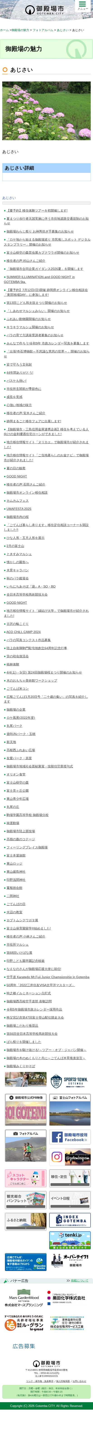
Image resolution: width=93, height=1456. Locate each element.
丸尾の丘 (13, 807)
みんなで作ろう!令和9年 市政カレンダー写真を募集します (48, 343)
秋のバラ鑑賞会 (18, 578)
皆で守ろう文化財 (19, 364)
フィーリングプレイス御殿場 (27, 847)
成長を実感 (14, 397)
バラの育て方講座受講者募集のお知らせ (35, 335)
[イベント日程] (70, 1208)
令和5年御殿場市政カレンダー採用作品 (34, 1009)
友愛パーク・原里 (19, 758)
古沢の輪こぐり (18, 624)
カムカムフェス (18, 500)
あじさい (9, 198)
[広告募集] (24, 1346)
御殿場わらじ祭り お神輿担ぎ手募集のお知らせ (40, 231)
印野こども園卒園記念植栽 (25, 961)
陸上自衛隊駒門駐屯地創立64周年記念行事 (37, 648)
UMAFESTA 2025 (19, 509)
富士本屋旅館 (16, 855)
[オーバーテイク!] (70, 1266)
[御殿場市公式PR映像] (25, 1124)
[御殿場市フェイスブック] (70, 1143)
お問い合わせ (79, 1381)
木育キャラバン (18, 570)
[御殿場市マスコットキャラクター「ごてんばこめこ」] (25, 1186)
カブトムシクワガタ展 (22, 920)
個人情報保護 (63, 1381)
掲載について (79, 1280)
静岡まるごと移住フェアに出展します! (34, 421)
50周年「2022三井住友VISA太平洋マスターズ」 (41, 985)
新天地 (11, 742)
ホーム (4, 30)
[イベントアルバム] (25, 1160)
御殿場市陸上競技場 (21, 831)
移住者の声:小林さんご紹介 (26, 936)
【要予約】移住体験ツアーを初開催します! (37, 210)
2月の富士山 (15, 546)
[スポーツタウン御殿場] (70, 1089)
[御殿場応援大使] (25, 1085)
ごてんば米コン (18, 688)
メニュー (82, 8)
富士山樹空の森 (18, 782)
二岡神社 (13, 896)
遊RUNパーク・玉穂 (21, 734)
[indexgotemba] (70, 1226)
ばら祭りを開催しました (24, 1042)
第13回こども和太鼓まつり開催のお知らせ (37, 303)
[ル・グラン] (24, 1323)
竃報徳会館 (14, 888)
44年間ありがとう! (20, 372)
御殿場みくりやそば (21, 1066)
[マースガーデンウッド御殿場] (24, 1298)
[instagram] (70, 1164)
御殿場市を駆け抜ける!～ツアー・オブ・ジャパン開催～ (46, 1050)
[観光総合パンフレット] (25, 1208)
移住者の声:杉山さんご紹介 (26, 260)
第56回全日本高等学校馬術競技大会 (32, 1033)
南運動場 (13, 823)
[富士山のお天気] (70, 1248)
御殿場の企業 (16, 709)
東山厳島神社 (16, 871)
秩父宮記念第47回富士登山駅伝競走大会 (35, 1017)
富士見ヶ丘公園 (18, 790)
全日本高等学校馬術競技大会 (27, 594)
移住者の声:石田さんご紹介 (26, 484)
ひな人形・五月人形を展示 (25, 538)
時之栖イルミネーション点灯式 (29, 993)
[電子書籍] (25, 1270)
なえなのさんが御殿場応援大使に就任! (34, 969)
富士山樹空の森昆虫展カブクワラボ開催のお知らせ (43, 252)
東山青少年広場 (18, 798)
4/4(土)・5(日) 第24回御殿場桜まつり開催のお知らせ (44, 672)
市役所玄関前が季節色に (24, 389)
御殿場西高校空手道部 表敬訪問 (29, 1001)
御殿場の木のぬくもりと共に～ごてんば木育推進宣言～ (46, 1058)
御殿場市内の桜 (18, 517)
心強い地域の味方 (19, 405)
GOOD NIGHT (17, 476)
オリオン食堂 (16, 774)
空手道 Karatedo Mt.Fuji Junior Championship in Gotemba (48, 977)
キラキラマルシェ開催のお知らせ (30, 327)
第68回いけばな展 (19, 952)
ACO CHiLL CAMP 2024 (23, 632)
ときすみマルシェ (19, 554)
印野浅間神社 (16, 880)
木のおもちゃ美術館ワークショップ (32, 680)
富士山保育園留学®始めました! (29, 928)
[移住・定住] (70, 1186)
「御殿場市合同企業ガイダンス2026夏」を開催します (45, 269)
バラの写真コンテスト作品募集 (29, 640)
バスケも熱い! (16, 380)
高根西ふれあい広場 (21, 750)
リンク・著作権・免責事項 (39, 1381)
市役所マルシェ (18, 944)
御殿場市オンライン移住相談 (27, 492)
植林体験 (13, 664)
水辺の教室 (14, 912)
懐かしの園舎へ (18, 562)
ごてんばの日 (16, 904)
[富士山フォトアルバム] (70, 1124)
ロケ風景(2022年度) (21, 717)
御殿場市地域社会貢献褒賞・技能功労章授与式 (40, 766)
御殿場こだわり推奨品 (22, 1025)
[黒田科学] (67, 1298)
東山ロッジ (14, 863)
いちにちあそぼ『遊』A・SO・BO (31, 586)
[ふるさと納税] (25, 1229)
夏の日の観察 (16, 468)
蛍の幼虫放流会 (18, 656)
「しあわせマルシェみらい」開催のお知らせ (38, 311)
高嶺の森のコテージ (21, 839)
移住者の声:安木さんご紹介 (26, 413)
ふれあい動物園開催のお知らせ (29, 319)
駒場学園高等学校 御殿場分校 (28, 815)
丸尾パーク (14, 726)
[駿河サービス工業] (67, 1323)
